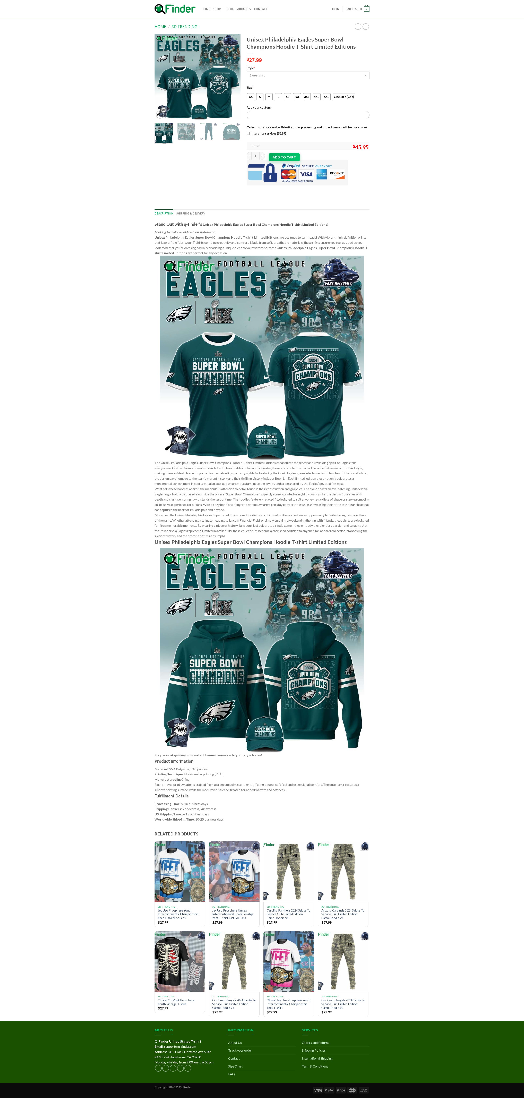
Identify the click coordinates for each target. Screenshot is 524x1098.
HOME (206, 9)
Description (164, 213)
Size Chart (235, 1066)
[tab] (164, 213)
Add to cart (284, 157)
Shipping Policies (314, 1050)
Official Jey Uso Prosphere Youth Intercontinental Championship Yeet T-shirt (289, 1003)
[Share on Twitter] (257, 188)
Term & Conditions (315, 1066)
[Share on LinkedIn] (280, 188)
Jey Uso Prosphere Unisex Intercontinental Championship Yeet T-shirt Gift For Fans (232, 914)
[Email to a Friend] (265, 188)
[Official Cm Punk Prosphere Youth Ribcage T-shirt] (180, 961)
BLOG (230, 9)
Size (250, 87)
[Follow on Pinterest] (187, 1068)
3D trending (184, 26)
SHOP (217, 9)
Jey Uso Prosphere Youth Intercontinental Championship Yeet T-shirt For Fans (178, 914)
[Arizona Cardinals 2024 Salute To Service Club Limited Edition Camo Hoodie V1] (343, 871)
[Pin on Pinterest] (272, 188)
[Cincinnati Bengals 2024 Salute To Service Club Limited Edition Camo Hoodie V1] (234, 961)
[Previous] (161, 76)
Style (251, 68)
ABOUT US (244, 9)
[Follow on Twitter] (173, 1068)
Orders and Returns (315, 1042)
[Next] (233, 76)
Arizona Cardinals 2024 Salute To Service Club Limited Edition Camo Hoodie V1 (342, 914)
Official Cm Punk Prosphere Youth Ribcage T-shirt (176, 1002)
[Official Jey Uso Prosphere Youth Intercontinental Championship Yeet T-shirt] (288, 961)
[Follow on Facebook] (158, 1068)
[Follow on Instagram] (165, 1068)
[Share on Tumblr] (287, 188)
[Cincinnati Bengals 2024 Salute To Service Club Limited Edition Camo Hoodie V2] (343, 961)
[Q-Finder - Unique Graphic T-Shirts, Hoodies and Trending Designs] (175, 9)
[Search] (271, 9)
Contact (234, 1058)
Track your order (240, 1050)
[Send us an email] (180, 1068)
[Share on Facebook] (250, 188)
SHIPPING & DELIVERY (190, 213)
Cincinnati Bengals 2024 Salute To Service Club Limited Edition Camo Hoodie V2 (343, 1003)
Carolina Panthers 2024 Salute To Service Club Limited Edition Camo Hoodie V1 (289, 914)
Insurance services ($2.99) (268, 133)
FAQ (231, 1074)
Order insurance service (263, 127)
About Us (235, 1042)
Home (160, 26)
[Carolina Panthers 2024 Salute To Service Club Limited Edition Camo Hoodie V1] (288, 871)
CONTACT (261, 9)
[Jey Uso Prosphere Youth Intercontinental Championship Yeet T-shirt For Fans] (180, 871)
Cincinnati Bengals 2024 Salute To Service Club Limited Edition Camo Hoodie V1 (234, 1003)
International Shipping (317, 1058)
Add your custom (259, 107)
